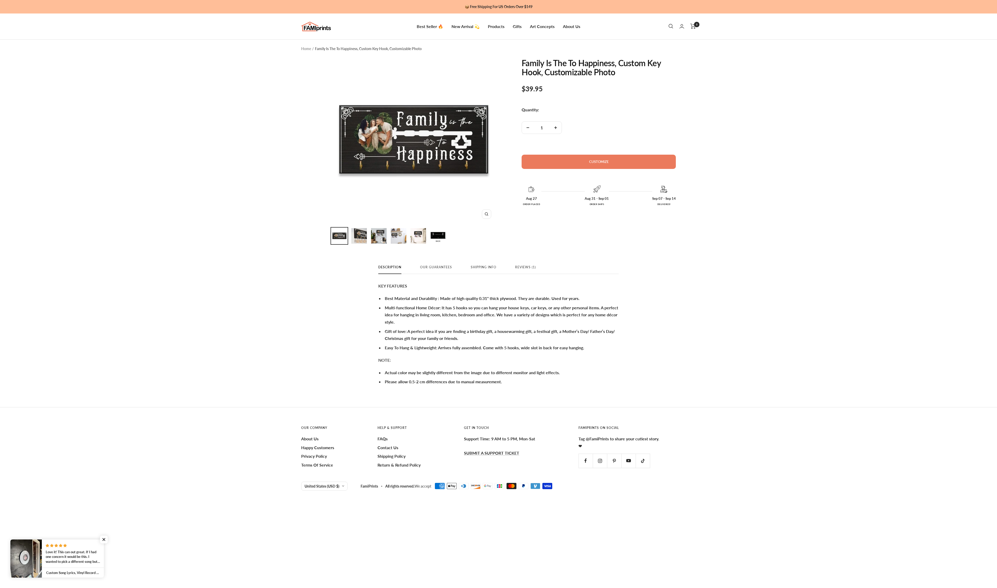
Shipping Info (483, 267)
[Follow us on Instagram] (600, 461)
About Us (571, 26)
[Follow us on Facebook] (585, 461)
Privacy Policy (314, 456)
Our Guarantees (436, 267)
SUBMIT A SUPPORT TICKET (491, 452)
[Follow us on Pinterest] (614, 461)
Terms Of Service (317, 464)
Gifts (517, 26)
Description (389, 267)
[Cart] (693, 26)
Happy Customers (317, 447)
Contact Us (388, 447)
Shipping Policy (392, 456)
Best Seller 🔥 (430, 26)
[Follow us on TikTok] (643, 461)
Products (496, 26)
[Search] (671, 26)
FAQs (383, 438)
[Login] (681, 26)
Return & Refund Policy (399, 464)
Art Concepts (542, 26)
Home (306, 48)
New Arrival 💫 (466, 26)
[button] (104, 539)
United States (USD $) (322, 486)
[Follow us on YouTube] (628, 461)
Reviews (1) (525, 267)
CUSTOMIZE (599, 162)
